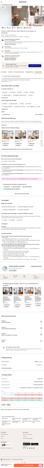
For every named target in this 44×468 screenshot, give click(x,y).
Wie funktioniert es (4, 434)
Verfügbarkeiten (38, 72)
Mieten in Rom (5, 418)
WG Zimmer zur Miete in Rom (27, 421)
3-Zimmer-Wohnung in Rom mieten (37, 419)
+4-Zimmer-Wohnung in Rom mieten (16, 421)
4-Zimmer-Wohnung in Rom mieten (6, 421)
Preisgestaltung (29, 72)
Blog (2, 438)
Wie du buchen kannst (19, 72)
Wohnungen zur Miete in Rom (16, 419)
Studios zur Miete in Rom (36, 421)
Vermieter (10, 72)
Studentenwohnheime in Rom (6, 424)
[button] (38, 24)
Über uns (3, 436)
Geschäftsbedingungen (28, 438)
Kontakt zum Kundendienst (6, 448)
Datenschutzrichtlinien (27, 434)
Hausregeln (4, 72)
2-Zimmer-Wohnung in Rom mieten (27, 419)
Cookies (24, 436)
